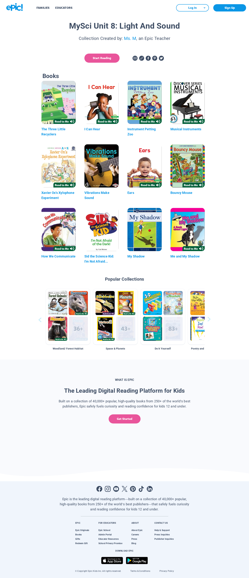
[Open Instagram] (108, 489)
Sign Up (230, 8)
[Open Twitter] (124, 489)
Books (78, 534)
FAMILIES (42, 8)
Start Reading (102, 58)
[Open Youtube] (116, 489)
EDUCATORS (63, 8)
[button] (68, 317)
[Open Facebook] (99, 489)
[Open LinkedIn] (150, 489)
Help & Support (162, 530)
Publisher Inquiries (164, 539)
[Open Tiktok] (141, 489)
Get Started (124, 419)
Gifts (77, 539)
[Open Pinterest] (133, 489)
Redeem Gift (81, 543)
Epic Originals (82, 530)
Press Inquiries (162, 534)
